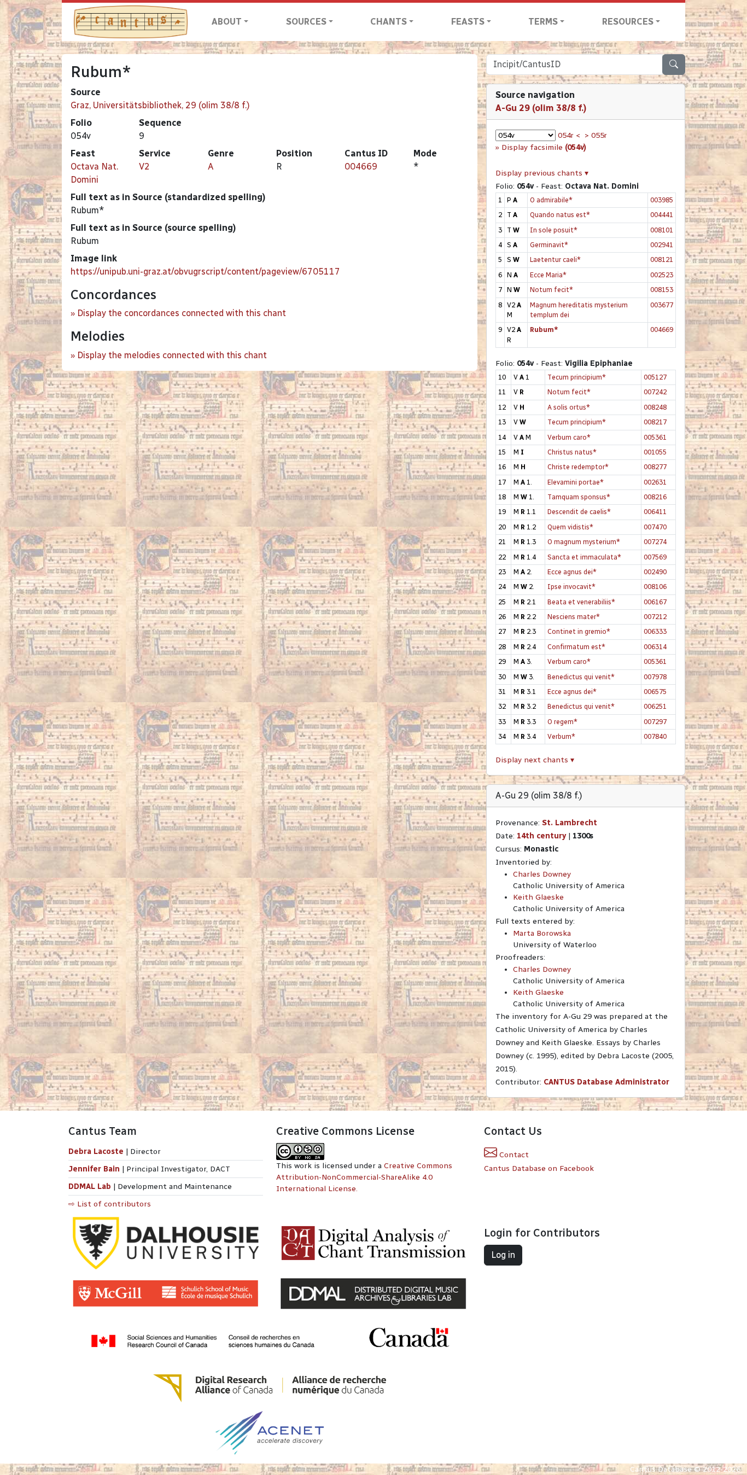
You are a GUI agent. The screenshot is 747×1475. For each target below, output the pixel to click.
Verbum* (561, 736)
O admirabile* (551, 200)
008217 (655, 422)
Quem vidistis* (570, 527)
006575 (655, 691)
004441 (661, 215)
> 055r (596, 135)
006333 (655, 631)
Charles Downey (542, 874)
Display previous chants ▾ (541, 173)
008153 (661, 289)
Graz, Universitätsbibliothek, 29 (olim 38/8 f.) (160, 105)
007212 (655, 617)
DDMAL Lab (89, 1186)
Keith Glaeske (538, 897)
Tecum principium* (576, 377)
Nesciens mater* (573, 617)
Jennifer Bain (95, 1169)
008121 (661, 259)
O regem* (562, 722)
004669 (361, 166)
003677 (661, 305)
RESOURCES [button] (627, 21)
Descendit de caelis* (579, 512)
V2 (144, 166)
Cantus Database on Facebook (539, 1168)
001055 (655, 452)
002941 (661, 245)
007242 (655, 392)
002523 (661, 275)
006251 (655, 706)
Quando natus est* (560, 215)
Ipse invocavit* (571, 586)
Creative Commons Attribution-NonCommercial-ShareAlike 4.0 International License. (364, 1177)
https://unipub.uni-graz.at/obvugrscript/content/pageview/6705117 (205, 271)
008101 (661, 230)
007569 (655, 557)
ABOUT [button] (227, 21)
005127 (655, 377)
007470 (655, 527)
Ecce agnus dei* (572, 572)
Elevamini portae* (575, 482)
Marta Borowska (542, 933)
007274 (655, 542)
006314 (655, 647)
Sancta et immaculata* (584, 557)
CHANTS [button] (388, 21)
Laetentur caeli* (555, 259)
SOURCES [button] (306, 21)
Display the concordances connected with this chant (181, 313)
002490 (655, 572)
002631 (655, 482)
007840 (655, 736)
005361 (655, 437)
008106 (655, 586)
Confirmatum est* (576, 647)
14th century (541, 836)
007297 (655, 722)
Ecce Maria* (548, 275)
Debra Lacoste (96, 1151)
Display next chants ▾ (534, 760)
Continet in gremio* (578, 631)
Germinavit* (549, 245)
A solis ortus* (568, 407)
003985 (661, 200)
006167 (655, 602)
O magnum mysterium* (583, 542)
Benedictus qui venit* (581, 677)
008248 (655, 407)
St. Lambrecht (569, 822)
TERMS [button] (543, 21)
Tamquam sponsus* (578, 497)
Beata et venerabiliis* (581, 602)
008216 (655, 497)
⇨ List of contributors (109, 1204)
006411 (655, 512)
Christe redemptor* (578, 467)
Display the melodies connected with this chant (172, 355)
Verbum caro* (569, 437)
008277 (655, 467)
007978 (655, 677)
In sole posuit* (553, 230)
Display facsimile (543, 147)
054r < (569, 135)
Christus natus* (572, 452)
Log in (503, 1255)
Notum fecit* (551, 289)
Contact (513, 1154)
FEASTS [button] (468, 21)
